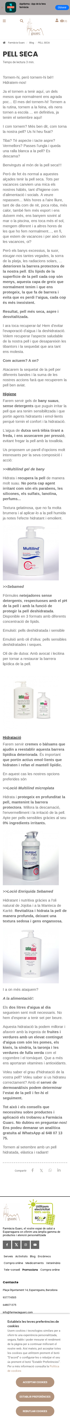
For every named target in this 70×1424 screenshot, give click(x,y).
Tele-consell (12, 1270)
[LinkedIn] (59, 1170)
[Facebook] (32, 1170)
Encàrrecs (44, 1256)
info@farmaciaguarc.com (18, 1312)
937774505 (9, 1297)
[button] (4, 21)
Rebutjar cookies (35, 1411)
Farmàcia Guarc (16, 42)
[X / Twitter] (41, 1170)
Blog (31, 42)
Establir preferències (35, 1396)
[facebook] (7, 1245)
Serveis (8, 1256)
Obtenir (62, 7)
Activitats (21, 1256)
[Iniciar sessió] (57, 20)
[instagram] (25, 1245)
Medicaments (35, 1263)
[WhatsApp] (50, 1170)
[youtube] (35, 1245)
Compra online (13, 1263)
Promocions (30, 1270)
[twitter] (16, 1245)
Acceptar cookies (35, 1382)
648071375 (9, 1304)
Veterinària (53, 1263)
